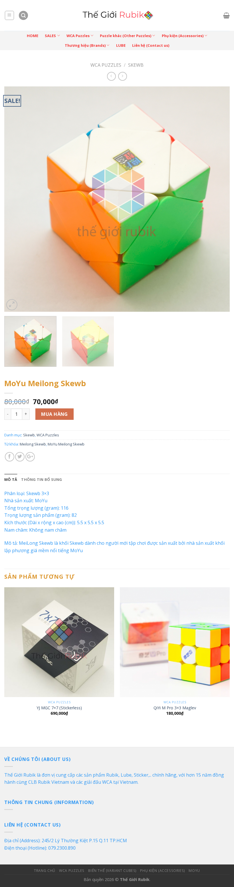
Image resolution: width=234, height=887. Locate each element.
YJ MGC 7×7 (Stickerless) (59, 707)
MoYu (194, 870)
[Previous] (16, 199)
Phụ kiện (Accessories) (182, 35)
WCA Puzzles (78, 35)
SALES (50, 35)
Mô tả (10, 479)
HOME (32, 35)
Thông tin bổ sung (41, 479)
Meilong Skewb (33, 444)
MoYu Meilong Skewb (66, 444)
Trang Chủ (44, 870)
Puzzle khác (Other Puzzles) (125, 35)
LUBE (121, 45)
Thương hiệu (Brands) (85, 45)
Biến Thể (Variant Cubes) (112, 870)
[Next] (218, 199)
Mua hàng (54, 414)
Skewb (136, 65)
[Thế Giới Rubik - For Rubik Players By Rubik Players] (117, 15)
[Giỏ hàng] (226, 15)
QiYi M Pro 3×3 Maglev (175, 707)
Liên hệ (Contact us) (150, 45)
